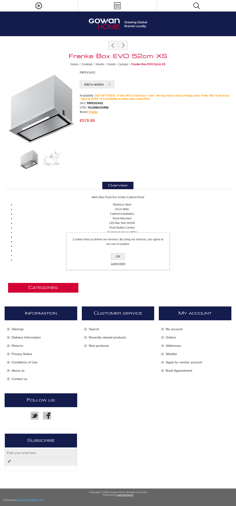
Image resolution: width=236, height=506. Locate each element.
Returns (17, 345)
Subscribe (9, 461)
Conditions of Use (24, 362)
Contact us (19, 379)
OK (118, 256)
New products (99, 345)
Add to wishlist (94, 84)
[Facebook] (47, 415)
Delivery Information (26, 337)
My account (174, 329)
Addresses (173, 345)
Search (94, 329)
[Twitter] (34, 415)
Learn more (118, 263)
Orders (171, 337)
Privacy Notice (22, 354)
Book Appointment (179, 370)
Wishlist (171, 354)
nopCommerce (125, 495)
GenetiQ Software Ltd (31, 500)
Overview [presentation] (118, 185)
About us (18, 370)
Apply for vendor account (184, 362)
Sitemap (18, 329)
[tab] (117, 185)
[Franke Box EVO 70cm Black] (123, 45)
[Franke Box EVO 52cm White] (113, 45)
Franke (93, 112)
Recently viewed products (107, 337)
